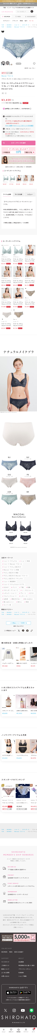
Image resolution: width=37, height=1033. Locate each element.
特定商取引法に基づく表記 (26, 965)
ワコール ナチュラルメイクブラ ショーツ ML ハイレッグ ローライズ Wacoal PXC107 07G (30, 303)
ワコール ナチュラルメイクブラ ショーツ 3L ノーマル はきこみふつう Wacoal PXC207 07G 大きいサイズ (6, 325)
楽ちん (20, 602)
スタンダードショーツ (11, 590)
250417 (6, 587)
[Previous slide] (2, 48)
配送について (5, 969)
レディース (24, 596)
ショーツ (16, 25)
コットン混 (7, 605)
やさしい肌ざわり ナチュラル (13, 578)
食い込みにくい (9, 602)
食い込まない (28, 599)
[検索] (32, 11)
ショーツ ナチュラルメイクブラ (14, 584)
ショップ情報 (22, 976)
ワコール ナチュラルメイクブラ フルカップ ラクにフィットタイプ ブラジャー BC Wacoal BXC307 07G (6, 260)
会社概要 (21, 962)
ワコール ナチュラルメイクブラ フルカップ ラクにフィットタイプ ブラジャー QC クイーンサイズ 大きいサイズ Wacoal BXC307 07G (6, 282)
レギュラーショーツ (10, 593)
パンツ (14, 587)
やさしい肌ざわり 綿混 (11, 572)
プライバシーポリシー (25, 969)
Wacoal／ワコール (19, 27)
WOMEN (9, 25)
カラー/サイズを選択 (18, 143)
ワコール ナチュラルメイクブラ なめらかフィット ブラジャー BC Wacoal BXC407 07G (30, 282)
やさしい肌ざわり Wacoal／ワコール (16, 575)
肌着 (29, 587)
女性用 (6, 599)
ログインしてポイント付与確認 (23, 125)
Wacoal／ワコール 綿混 (11, 570)
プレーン (23, 593)
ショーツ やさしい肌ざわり (12, 567)
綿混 (27, 602)
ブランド (15, 20)
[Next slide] (34, 48)
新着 (21, 20)
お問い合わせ (5, 976)
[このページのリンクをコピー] (31, 630)
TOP (2, 25)
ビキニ (32, 593)
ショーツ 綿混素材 (10, 581)
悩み (26, 20)
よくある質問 (5, 972)
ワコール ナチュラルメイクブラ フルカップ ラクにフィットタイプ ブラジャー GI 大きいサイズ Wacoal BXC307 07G (30, 260)
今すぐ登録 (8, 125)
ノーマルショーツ (27, 590)
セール (31, 20)
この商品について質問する (18, 623)
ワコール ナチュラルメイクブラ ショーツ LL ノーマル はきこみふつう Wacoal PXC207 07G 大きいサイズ (18, 325)
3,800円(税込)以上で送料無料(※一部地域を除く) (18, 1)
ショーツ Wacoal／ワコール (13, 564)
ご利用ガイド (5, 965)
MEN (10, 952)
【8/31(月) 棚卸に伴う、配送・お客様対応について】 (18, 4)
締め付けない (16, 599)
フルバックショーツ (10, 596)
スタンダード (26, 25)
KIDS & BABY (18, 952)
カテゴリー (6, 20)
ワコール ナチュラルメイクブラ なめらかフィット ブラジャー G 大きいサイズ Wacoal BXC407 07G (18, 303)
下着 (22, 587)
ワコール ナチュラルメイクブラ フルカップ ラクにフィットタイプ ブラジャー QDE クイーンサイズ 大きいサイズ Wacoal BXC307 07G (18, 282)
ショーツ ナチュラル (10, 561)
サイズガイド (5, 962)
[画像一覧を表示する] (3, 63)
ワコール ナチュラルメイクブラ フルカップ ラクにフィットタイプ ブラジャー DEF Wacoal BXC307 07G (18, 260)
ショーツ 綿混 (25, 561)
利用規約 (21, 972)
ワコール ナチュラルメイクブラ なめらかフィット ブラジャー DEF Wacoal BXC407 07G (6, 303)
